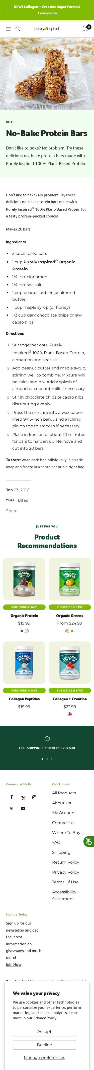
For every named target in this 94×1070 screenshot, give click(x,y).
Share (12, 510)
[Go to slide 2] (47, 759)
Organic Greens (69, 615)
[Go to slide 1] (42, 759)
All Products (64, 793)
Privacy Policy (45, 1018)
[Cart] (85, 28)
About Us (61, 803)
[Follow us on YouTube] (23, 808)
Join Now (13, 964)
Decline (44, 1044)
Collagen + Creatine (70, 699)
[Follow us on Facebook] (11, 797)
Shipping (61, 852)
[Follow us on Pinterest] (11, 808)
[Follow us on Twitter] (23, 797)
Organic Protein (24, 615)
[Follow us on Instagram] (34, 797)
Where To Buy (66, 832)
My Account (64, 812)
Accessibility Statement (64, 895)
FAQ (56, 842)
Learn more (47, 13)
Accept (44, 1031)
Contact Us (63, 822)
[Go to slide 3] (51, 759)
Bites (10, 122)
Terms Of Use (65, 882)
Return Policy (65, 862)
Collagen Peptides (24, 699)
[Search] (18, 29)
